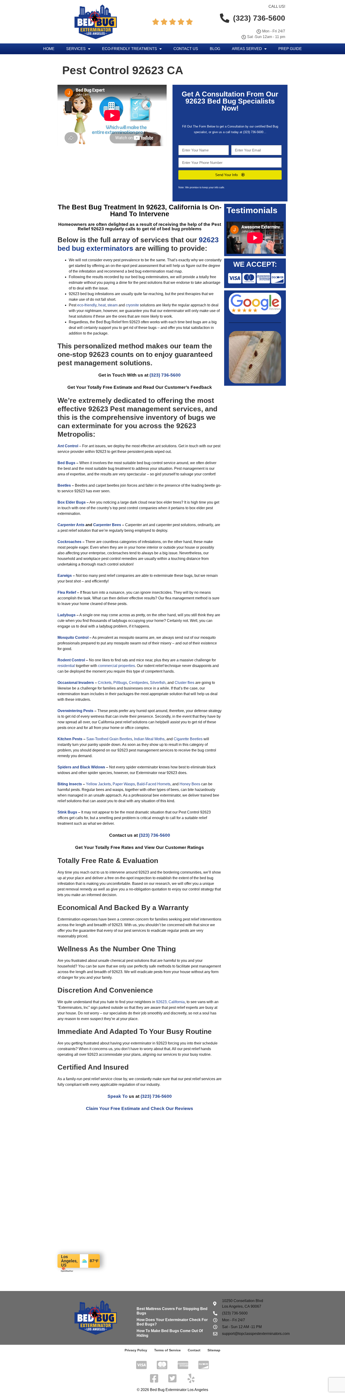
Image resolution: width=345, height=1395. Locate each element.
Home (48, 49)
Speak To (117, 1096)
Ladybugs (67, 615)
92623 (195, 101)
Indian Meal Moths (149, 739)
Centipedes (138, 683)
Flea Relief (67, 592)
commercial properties (116, 666)
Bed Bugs (66, 463)
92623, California (170, 1002)
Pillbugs (120, 683)
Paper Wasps (124, 784)
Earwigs (65, 576)
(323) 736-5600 (253, 132)
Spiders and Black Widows (81, 767)
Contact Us (185, 49)
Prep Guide (290, 49)
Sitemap (213, 1350)
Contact (194, 1350)
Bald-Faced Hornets (153, 784)
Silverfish (157, 683)
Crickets (104, 683)
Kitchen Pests (70, 739)
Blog (215, 49)
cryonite (132, 305)
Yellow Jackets (98, 784)
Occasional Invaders (76, 683)
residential (66, 666)
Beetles (64, 485)
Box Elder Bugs (72, 502)
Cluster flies (184, 683)
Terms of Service (167, 1350)
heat (102, 305)
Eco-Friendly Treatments (129, 49)
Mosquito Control (73, 638)
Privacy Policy (136, 1350)
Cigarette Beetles (188, 739)
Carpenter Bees (107, 525)
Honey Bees (190, 784)
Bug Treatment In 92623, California (144, 207)
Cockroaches (69, 542)
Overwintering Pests (75, 711)
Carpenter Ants (71, 525)
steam (112, 305)
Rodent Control (71, 660)
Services (76, 49)
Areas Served (247, 49)
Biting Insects (70, 784)
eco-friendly (86, 305)
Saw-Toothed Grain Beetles (109, 739)
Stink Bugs (67, 812)
